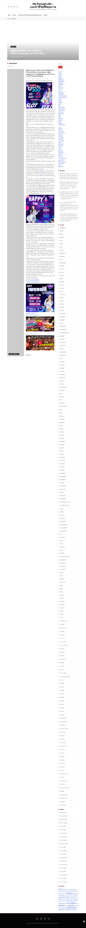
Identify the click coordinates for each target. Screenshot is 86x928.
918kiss (60, 128)
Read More (28, 355)
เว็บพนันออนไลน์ (64, 774)
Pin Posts (45, 15)
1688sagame (11, 354)
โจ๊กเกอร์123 (61, 113)
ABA (61, 259)
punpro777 (61, 160)
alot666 (61, 269)
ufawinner (62, 604)
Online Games (63, 387)
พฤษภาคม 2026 (63, 822)
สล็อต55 (62, 687)
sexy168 (61, 515)
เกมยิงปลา (62, 753)
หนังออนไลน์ (61, 152)
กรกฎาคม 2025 (63, 857)
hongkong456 (63, 329)
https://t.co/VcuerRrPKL (31, 334)
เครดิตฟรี (62, 756)
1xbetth (61, 243)
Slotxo (61, 543)
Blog (9, 15)
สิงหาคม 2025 (63, 854)
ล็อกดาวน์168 (63, 673)
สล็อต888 (60, 83)
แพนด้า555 (62, 801)
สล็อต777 (62, 694)
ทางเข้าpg (62, 634)
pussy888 (60, 88)
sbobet (61, 508)
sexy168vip (62, 518)
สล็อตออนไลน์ (61, 124)
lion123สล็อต (63, 355)
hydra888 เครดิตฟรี (64, 332)
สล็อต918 (62, 701)
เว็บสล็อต (62, 777)
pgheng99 (60, 144)
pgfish (61, 413)
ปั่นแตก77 (62, 655)
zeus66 (61, 614)
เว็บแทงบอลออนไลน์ (64, 787)
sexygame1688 (63, 527)
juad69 (61, 348)
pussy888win (63, 479)
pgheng (61, 416)
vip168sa (62, 607)
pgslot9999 (62, 441)
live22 (59, 147)
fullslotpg (41, 171)
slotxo (59, 91)
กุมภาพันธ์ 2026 (63, 833)
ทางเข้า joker (61, 110)
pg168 (59, 73)
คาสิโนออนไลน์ (63, 621)
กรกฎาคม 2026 (63, 816)
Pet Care (62, 396)
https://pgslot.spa (62, 97)
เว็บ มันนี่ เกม (63, 763)
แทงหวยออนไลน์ (64, 798)
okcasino (62, 384)
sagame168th (61, 132)
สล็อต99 (62, 704)
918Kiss (61, 250)
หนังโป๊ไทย (60, 94)
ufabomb (62, 598)
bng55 (61, 278)
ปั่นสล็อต (62, 648)
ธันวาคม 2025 (63, 840)
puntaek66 (62, 463)
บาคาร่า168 (61, 140)
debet (61, 291)
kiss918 (60, 102)
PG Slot (61, 403)
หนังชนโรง (61, 131)
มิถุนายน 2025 (63, 861)
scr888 (61, 512)
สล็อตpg (62, 707)
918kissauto (62, 253)
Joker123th (62, 345)
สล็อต (59, 115)
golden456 (62, 316)
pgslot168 (62, 432)
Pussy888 (62, 470)
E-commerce (63, 294)
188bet (61, 234)
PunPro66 (62, 457)
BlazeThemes (56, 923)
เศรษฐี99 (62, 791)
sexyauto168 (63, 521)
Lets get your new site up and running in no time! (29, 15)
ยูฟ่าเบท (61, 669)
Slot (61, 534)
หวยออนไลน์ (61, 163)
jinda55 (60, 75)
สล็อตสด (62, 714)
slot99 (59, 76)
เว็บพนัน (62, 770)
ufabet (61, 592)
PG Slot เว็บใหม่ (63, 406)
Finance (62, 304)
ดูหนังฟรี (60, 136)
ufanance (62, 601)
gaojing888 (62, 313)
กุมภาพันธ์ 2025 (63, 875)
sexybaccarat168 (64, 524)
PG (60, 400)
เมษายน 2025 (63, 868)
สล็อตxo (60, 123)
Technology (62, 566)
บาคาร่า (60, 89)
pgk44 (61, 425)
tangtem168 (63, 563)
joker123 (60, 71)
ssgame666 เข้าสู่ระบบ (65, 556)
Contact (14, 15)
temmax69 (62, 569)
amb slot (62, 272)
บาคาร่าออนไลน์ (62, 158)
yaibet (61, 611)
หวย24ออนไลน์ (63, 746)
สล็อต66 (60, 78)
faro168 (61, 297)
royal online (62, 489)
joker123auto (63, 342)
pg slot (60, 100)
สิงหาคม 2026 (63, 812)
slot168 (61, 540)
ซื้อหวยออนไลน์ (62, 161)
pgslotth (62, 447)
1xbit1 (61, 246)
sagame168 (13, 46)
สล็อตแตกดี (62, 732)
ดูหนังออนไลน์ (61, 108)
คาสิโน (61, 617)
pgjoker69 (62, 422)
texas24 (62, 572)
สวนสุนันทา (62, 735)
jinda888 (62, 336)
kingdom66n (63, 352)
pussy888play (63, 476)
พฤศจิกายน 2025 (64, 843)
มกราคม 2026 (63, 836)
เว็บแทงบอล (62, 784)
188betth (62, 237)
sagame (62, 492)
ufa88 (61, 585)
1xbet (61, 240)
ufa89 (61, 588)
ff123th (61, 301)
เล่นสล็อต (62, 760)
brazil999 (62, 281)
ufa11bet (62, 579)
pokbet (61, 451)
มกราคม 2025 (63, 878)
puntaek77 (62, 466)
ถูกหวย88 (62, 631)
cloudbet (62, 288)
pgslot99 (62, 438)
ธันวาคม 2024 (63, 882)
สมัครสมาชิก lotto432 (65, 676)
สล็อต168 (60, 166)
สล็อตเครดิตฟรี (63, 721)
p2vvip (61, 393)
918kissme (62, 256)
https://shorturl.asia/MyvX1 (32, 315)
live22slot (62, 361)
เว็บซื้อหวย (62, 767)
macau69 (62, 371)
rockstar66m (63, 486)
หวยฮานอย (62, 749)
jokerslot (60, 120)
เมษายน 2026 (63, 826)
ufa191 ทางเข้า (63, 582)
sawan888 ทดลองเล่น (65, 502)
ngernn (61, 380)
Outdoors (62, 390)
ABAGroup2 (62, 262)
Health (61, 323)
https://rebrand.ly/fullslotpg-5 (33, 280)
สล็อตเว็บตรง (61, 80)
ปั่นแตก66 (60, 157)
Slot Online (62, 537)
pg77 (61, 409)
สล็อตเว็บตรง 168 (64, 728)
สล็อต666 (62, 690)
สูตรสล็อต (62, 739)
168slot (17, 354)
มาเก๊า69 (62, 666)
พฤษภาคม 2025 (63, 864)
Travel (61, 575)
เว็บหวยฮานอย (63, 780)
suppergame (63, 559)
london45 (62, 365)
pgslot (27, 81)
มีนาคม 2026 (63, 829)
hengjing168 (63, 326)
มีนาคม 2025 (63, 871)
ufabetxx (62, 595)
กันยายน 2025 (63, 850)
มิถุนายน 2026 (63, 819)
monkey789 (62, 377)
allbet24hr (62, 266)
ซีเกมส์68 (62, 624)
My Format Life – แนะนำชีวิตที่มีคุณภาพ (43, 5)
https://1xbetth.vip (62, 96)
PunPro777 (62, 460)
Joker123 (62, 339)
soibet (61, 550)
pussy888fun (63, 473)
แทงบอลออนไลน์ (64, 794)
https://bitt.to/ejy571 (30, 313)
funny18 (61, 310)
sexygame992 (63, 531)
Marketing (62, 374)
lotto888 (62, 368)
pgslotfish (62, 444)
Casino (61, 285)
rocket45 (62, 482)
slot (59, 105)
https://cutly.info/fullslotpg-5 (32, 282)
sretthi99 (62, 553)
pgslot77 (60, 155)
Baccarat (62, 275)
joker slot (60, 112)
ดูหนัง (59, 149)
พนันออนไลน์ (63, 659)
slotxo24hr (62, 547)
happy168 (62, 320)
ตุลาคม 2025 (63, 847)
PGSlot (61, 428)
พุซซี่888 (62, 662)
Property (62, 454)
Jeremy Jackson (15, 56)
